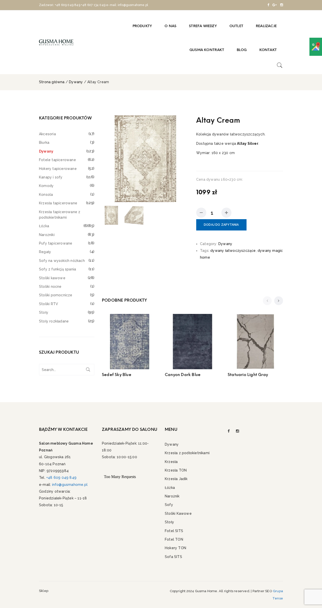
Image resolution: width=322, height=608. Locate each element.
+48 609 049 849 (67, 5)
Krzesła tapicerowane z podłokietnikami (59, 214)
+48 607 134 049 (93, 5)
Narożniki (47, 235)
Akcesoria (47, 134)
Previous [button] (106, 158)
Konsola (46, 195)
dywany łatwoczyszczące (233, 251)
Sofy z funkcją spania (57, 269)
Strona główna (52, 82)
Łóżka (44, 226)
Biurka (44, 143)
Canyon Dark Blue (182, 374)
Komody (46, 186)
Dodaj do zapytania (221, 224)
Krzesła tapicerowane (58, 203)
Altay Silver (247, 144)
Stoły (43, 312)
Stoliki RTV (48, 304)
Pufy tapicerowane (55, 243)
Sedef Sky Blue (116, 374)
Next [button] (184, 158)
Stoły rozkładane (54, 321)
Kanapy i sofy (51, 177)
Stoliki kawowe (52, 278)
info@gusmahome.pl (70, 485)
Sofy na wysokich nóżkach (62, 261)
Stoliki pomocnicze (55, 295)
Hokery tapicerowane (58, 169)
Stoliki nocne (50, 287)
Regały (45, 252)
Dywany (76, 82)
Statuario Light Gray (248, 374)
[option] (145, 158)
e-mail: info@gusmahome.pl (127, 5)
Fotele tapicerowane (57, 160)
